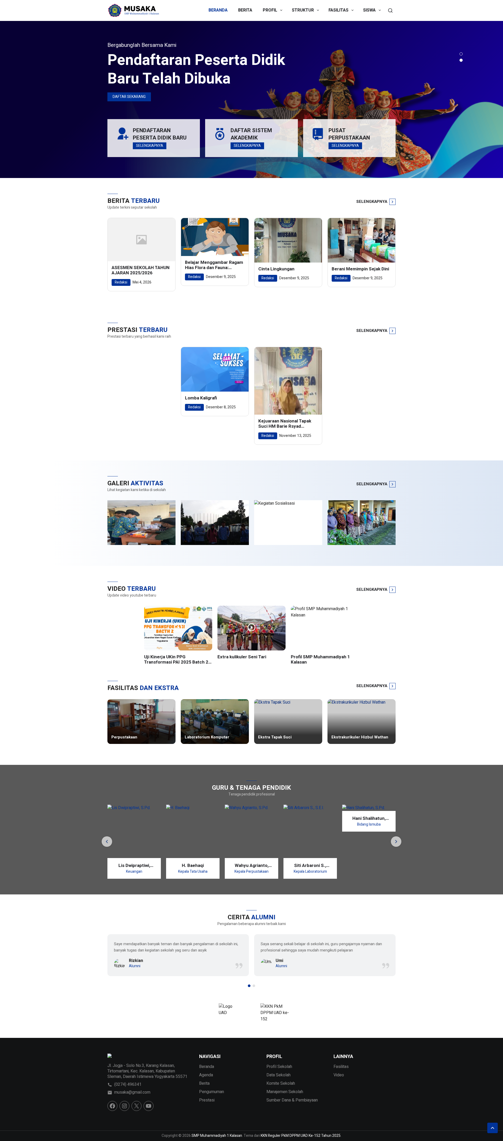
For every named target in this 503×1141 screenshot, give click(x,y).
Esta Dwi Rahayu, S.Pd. (372, 865)
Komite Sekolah (280, 1083)
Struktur (303, 10)
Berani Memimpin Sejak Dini (360, 269)
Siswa (369, 10)
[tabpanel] (198, 955)
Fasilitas (338, 10)
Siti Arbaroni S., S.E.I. (255, 865)
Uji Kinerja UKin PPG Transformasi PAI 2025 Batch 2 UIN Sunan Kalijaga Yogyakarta (176, 659)
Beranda (218, 10)
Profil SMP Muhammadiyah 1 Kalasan (320, 659)
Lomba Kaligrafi (201, 398)
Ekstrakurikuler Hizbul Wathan (359, 737)
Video (338, 1075)
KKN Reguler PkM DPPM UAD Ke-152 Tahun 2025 (301, 1135)
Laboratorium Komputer (207, 737)
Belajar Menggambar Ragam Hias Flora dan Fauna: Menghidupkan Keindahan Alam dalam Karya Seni (214, 265)
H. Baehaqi (138, 865)
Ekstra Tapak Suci (275, 737)
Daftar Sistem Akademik (251, 134)
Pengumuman (211, 1092)
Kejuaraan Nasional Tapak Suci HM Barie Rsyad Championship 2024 (284, 424)
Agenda (206, 1075)
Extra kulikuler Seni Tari (241, 657)
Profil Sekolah (279, 1067)
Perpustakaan (124, 737)
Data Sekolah (278, 1075)
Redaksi (121, 282)
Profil (270, 10)
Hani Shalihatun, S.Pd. (313, 818)
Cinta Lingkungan (276, 269)
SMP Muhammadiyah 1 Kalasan (217, 1135)
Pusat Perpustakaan (349, 134)
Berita (245, 10)
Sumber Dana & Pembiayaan (292, 1100)
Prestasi (207, 1100)
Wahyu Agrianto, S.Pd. (196, 865)
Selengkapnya (149, 145)
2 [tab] (461, 60)
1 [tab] (461, 53)
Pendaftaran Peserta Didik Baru (160, 134)
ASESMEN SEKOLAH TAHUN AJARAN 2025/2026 (141, 270)
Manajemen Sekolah (284, 1092)
